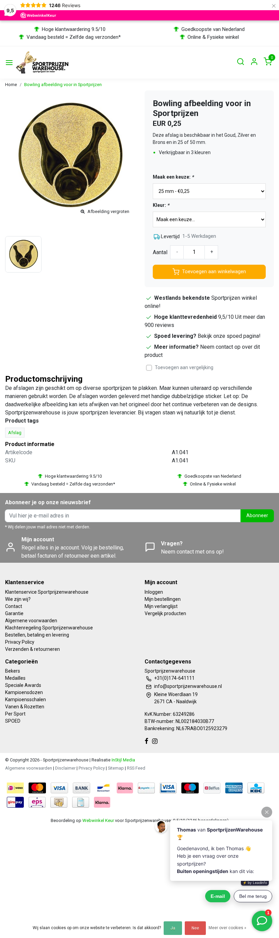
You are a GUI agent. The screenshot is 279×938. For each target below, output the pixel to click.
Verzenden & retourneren (32, 649)
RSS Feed (136, 768)
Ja (172, 928)
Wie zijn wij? (18, 599)
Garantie (14, 613)
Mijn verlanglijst (161, 606)
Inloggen (154, 592)
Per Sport (15, 714)
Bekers (12, 671)
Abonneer (257, 516)
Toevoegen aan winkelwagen (214, 272)
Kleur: (161, 205)
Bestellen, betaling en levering (37, 635)
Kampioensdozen (24, 692)
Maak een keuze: (173, 177)
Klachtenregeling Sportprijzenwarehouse (49, 627)
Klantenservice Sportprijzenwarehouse (46, 592)
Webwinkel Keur (98, 820)
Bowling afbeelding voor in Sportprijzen (63, 84)
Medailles (15, 678)
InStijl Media (123, 759)
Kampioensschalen (25, 699)
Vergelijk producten (165, 613)
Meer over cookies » (227, 927)
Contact (13, 606)
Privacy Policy (19, 642)
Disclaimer (65, 768)
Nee (195, 928)
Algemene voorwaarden (31, 620)
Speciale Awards (23, 685)
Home (11, 84)
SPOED (12, 721)
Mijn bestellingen (163, 599)
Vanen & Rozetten (24, 706)
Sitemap (116, 768)
